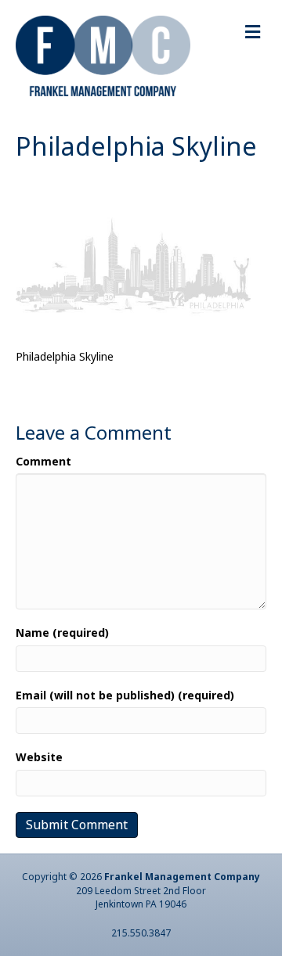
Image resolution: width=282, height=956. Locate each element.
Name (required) (62, 632)
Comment (43, 461)
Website (39, 756)
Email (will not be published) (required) (125, 695)
